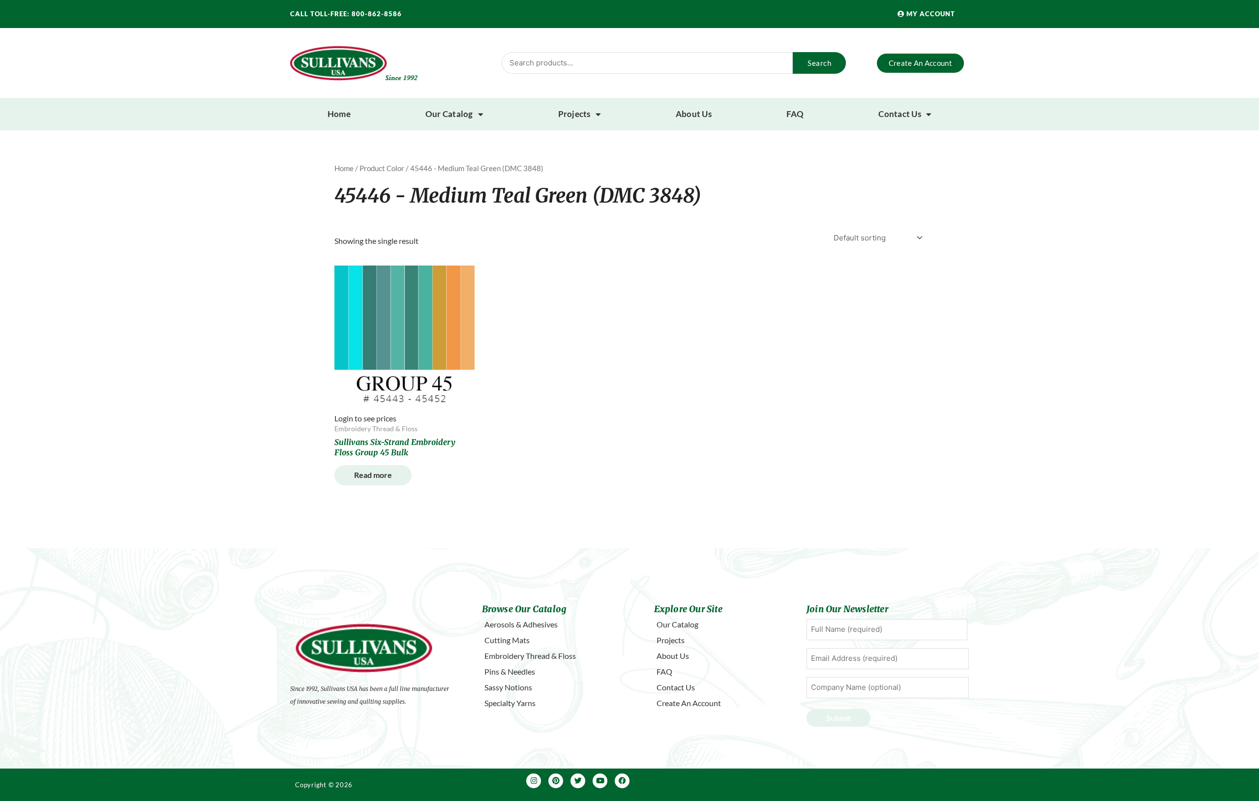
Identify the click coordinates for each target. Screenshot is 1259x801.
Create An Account (689, 703)
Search (819, 63)
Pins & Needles (509, 671)
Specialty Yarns (510, 703)
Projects (574, 114)
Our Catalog (449, 114)
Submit (838, 717)
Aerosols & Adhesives (521, 624)
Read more (373, 474)
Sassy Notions (508, 687)
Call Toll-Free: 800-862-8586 (346, 14)
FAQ (795, 114)
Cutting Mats (507, 640)
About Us (694, 114)
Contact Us (899, 114)
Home (339, 114)
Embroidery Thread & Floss (530, 655)
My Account (929, 14)
